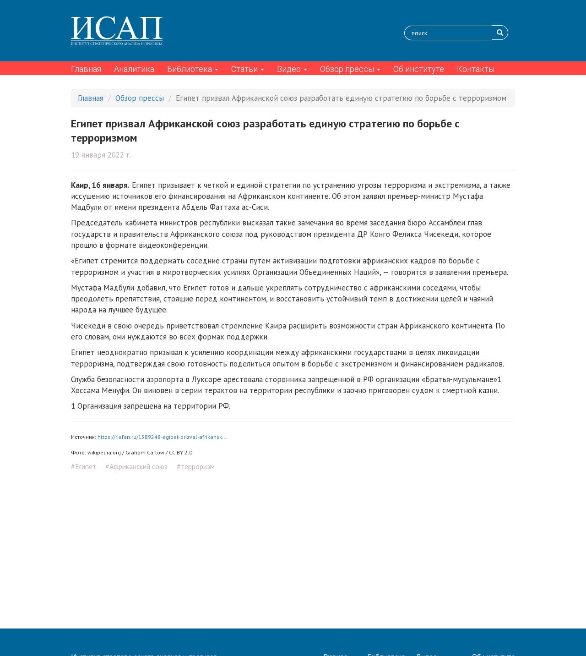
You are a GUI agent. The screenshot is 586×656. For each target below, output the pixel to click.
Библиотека (190, 69)
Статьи (245, 69)
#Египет (83, 466)
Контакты (475, 69)
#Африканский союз (136, 466)
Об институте (418, 69)
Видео (290, 69)
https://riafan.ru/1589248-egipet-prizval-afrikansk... (162, 436)
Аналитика (134, 69)
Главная (86, 69)
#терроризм (196, 466)
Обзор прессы (348, 69)
